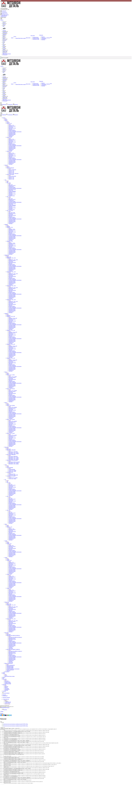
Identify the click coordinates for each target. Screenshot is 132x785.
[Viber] (6, 715)
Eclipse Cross (9, 603)
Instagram (5, 709)
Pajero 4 (8, 404)
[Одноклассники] (2, 715)
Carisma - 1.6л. (11, 576)
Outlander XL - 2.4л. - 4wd (13, 287)
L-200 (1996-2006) (12, 469)
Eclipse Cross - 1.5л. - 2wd (13, 606)
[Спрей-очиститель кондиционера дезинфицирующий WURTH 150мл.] (15, 725)
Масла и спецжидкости (11, 665)
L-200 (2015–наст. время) (13, 477)
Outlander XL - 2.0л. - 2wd (13, 273)
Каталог (6, 119)
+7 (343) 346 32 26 (3, 15)
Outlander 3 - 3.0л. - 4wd (13, 359)
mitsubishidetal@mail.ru (5, 707)
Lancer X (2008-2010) (12, 169)
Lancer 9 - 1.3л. (11, 125)
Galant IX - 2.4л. (11, 528)
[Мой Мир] (4, 715)
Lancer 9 (8, 122)
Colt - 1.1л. (10, 484)
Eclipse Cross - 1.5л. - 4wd (13, 620)
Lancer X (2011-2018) (12, 176)
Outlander (8, 226)
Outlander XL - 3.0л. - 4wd (13, 301)
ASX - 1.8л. (11, 198)
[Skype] (9, 715)
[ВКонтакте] (1, 715)
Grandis (8, 542)
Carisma (8, 559)
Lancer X (8, 166)
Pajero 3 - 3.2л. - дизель (13, 376)
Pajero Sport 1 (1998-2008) (13, 451)
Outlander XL (9, 256)
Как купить (7, 680)
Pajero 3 (8, 373)
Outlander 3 (8, 315)
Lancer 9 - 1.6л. (11, 139)
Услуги (6, 675)
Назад (6, 118)
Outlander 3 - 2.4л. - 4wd (13, 332)
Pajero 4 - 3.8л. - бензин (13, 421)
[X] (5, 715)
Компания (6, 686)
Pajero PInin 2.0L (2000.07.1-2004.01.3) (15, 651)
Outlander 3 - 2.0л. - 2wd (13, 318)
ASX (7, 181)
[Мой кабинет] (0, 103)
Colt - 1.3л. (10, 498)
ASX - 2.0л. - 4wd (12, 212)
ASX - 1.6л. (11, 184)
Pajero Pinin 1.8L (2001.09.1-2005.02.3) (15, 637)
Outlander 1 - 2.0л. (12, 229)
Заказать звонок (7, 703)
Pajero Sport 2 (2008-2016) (13, 456)
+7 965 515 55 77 (3, 16)
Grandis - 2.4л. (11, 545)
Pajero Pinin (9, 634)
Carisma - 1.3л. (11, 562)
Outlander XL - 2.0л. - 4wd (13, 259)
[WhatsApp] (8, 715)
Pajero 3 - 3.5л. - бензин (13, 390)
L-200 (8, 466)
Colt (7, 481)
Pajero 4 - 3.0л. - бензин (13, 407)
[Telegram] (11, 715)
